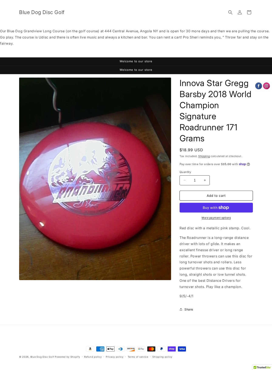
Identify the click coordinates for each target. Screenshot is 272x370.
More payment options (216, 217)
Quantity (185, 171)
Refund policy (93, 356)
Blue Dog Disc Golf (42, 356)
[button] (230, 12)
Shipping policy (162, 356)
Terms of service (138, 356)
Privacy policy (114, 356)
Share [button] (188, 309)
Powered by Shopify (67, 356)
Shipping (204, 156)
